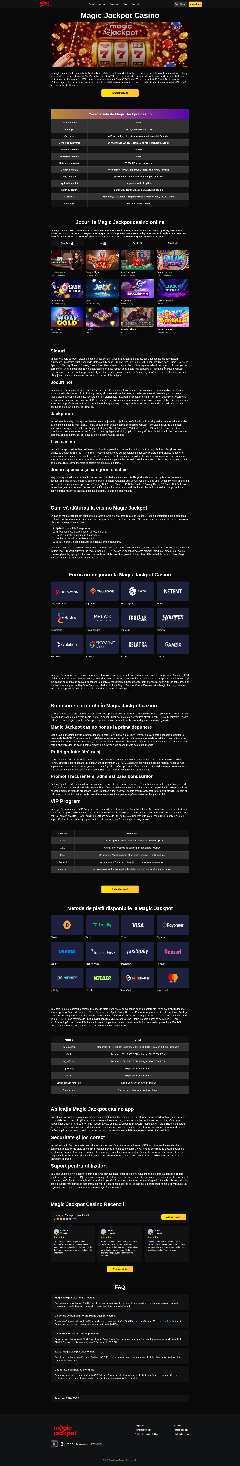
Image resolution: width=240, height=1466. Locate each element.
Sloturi (171, 243)
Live (100, 243)
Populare (65, 243)
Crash (135, 243)
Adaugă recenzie (174, 1217)
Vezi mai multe (120, 1269)
